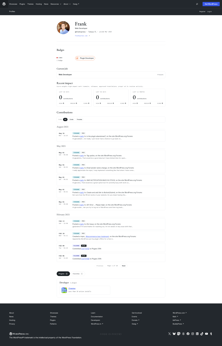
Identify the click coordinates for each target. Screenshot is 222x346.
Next (123, 266)
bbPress (177, 320)
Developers (95, 320)
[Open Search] (197, 4)
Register (202, 11)
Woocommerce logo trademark (97, 236)
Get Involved (137, 313)
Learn (93, 313)
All (65, 119)
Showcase (54, 313)
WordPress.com (180, 313)
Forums (79, 119)
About (11, 313)
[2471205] (85, 249)
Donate (135, 320)
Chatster (72, 288)
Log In (209, 11)
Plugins (63, 274)
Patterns (53, 324)
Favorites (77, 274)
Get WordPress (211, 4)
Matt (175, 317)
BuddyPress (178, 324)
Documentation (97, 317)
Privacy (12, 324)
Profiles (12, 11)
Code (71, 119)
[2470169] (85, 259)
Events (134, 317)
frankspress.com (81, 36)
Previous (100, 266)
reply (82, 136)
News (11, 317)
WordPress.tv (97, 324)
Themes (53, 317)
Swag (135, 324)
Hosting (12, 320)
